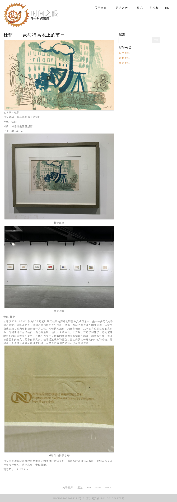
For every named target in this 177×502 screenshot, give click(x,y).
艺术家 (154, 7)
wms (108, 487)
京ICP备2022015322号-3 (68, 498)
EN (167, 7)
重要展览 (124, 62)
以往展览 (124, 53)
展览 (140, 7)
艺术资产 (122, 7)
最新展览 (124, 57)
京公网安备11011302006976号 (104, 498)
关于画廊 (101, 7)
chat (98, 487)
